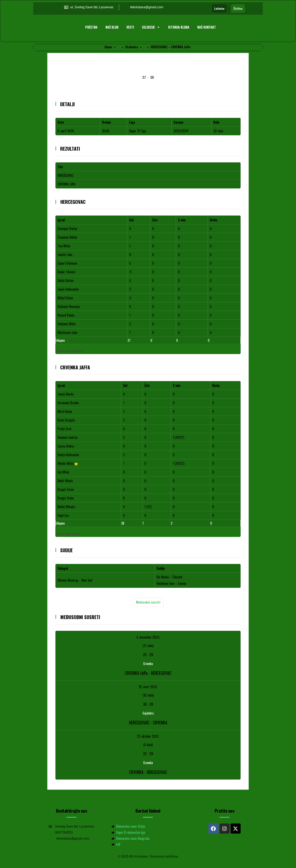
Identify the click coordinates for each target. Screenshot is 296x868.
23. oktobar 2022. (148, 736)
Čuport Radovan (67, 263)
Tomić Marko (65, 394)
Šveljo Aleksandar (68, 454)
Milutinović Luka (67, 332)
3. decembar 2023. (148, 637)
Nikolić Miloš (65, 463)
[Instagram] (224, 828)
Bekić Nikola (65, 480)
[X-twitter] (236, 828)
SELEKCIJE (148, 27)
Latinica (219, 8)
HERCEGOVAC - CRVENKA (148, 722)
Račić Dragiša (66, 420)
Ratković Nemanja (69, 306)
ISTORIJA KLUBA (178, 27)
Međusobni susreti (148, 602)
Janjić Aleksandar (68, 289)
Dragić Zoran (66, 489)
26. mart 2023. (148, 686)
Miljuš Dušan (65, 297)
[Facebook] (213, 828)
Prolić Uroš (64, 428)
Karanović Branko (68, 402)
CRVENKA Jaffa (67, 184)
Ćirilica (238, 8)
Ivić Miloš (63, 472)
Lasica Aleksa (66, 446)
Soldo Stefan (65, 280)
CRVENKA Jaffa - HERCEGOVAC (148, 673)
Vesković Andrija (68, 437)
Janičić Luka (65, 254)
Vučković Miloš (67, 323)
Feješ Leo (63, 515)
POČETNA (91, 27)
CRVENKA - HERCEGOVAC (148, 772)
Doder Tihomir (67, 271)
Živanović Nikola (67, 237)
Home (108, 47)
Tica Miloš (64, 245)
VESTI (130, 27)
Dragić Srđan (66, 498)
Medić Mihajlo (66, 506)
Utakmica (131, 47)
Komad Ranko (66, 315)
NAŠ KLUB (112, 27)
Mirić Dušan (65, 411)
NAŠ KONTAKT (206, 27)
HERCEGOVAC (65, 175)
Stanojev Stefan (67, 228)
